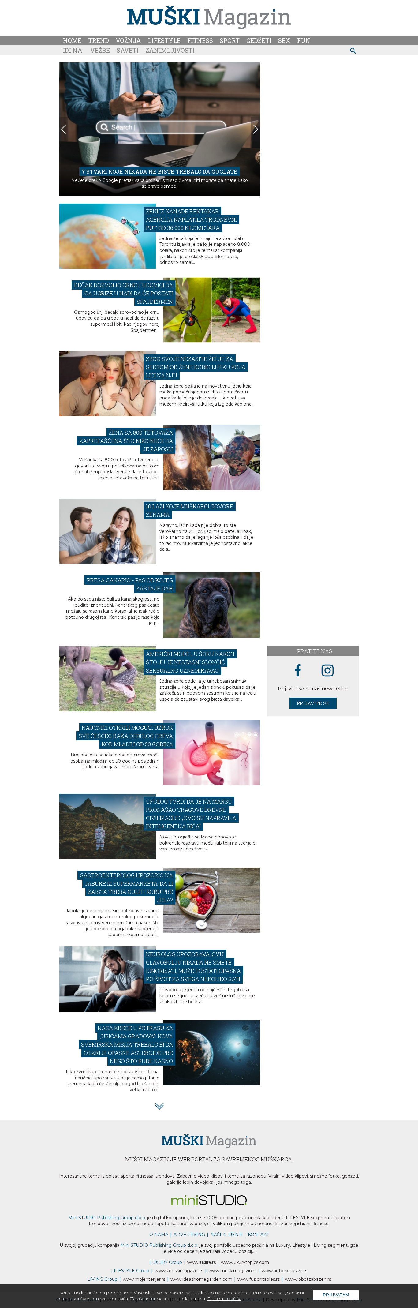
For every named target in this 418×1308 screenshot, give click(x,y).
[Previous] (63, 129)
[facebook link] (298, 671)
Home (72, 40)
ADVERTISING (189, 1234)
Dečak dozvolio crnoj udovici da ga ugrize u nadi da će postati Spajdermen (123, 293)
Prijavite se (313, 703)
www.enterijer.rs (144, 1279)
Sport (230, 40)
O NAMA (158, 1234)
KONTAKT (258, 1234)
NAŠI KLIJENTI (226, 1234)
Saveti (128, 50)
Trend (98, 40)
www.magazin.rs (179, 1270)
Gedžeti (258, 40)
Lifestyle (164, 40)
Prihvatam (336, 1294)
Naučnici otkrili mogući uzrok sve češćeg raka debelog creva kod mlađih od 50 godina (126, 736)
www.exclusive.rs (284, 1270)
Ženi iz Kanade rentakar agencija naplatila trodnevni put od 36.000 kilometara (191, 219)
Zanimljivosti (170, 50)
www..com (245, 1262)
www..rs (201, 1262)
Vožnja (128, 40)
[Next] (255, 129)
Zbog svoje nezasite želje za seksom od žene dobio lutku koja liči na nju (195, 367)
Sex (284, 40)
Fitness (200, 40)
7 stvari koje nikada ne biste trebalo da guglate (159, 171)
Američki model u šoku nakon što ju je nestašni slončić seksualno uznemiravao (190, 662)
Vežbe (100, 50)
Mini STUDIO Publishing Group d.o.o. (107, 1217)
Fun (303, 40)
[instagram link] (327, 670)
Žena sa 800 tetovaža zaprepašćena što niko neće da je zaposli (126, 441)
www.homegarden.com (201, 1279)
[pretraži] (353, 52)
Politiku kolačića (224, 1298)
